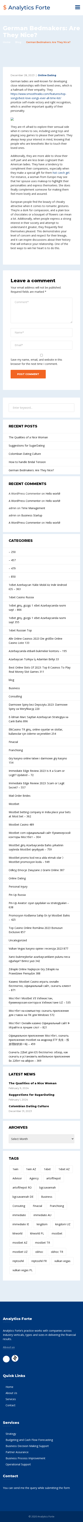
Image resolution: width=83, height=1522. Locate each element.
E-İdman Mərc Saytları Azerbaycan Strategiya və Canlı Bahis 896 (38, 719)
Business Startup (31, 515)
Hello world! (53, 493)
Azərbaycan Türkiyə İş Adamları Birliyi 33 (34, 659)
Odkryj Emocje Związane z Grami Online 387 (36, 870)
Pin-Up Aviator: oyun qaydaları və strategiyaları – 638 (39, 905)
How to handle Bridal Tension (27, 462)
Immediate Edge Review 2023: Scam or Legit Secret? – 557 (36, 785)
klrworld (17, 1233)
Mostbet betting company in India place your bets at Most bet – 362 (40, 814)
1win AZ (31, 1169)
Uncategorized (18, 940)
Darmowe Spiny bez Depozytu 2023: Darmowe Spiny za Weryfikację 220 (38, 707)
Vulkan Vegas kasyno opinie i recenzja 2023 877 (38, 948)
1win (15, 1169)
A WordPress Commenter (25, 501)
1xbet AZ (64, 1169)
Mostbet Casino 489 (21, 824)
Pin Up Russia (17, 895)
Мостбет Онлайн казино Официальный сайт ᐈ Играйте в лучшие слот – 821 (39, 1025)
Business (14, 688)
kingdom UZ (62, 1224)
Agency (34, 1178)
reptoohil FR (39, 1261)
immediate (19, 1215)
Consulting (15, 696)
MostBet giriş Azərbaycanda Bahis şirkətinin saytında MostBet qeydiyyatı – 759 (36, 847)
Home (6, 42)
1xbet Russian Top (20, 630)
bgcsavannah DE (23, 1196)
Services (11, 1399)
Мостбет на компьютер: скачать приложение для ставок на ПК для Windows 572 (39, 1013)
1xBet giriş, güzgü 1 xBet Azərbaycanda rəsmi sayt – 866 (37, 607)
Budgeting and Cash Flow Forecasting (29, 1440)
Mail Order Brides (19, 795)
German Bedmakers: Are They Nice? (31, 470)
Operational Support (18, 1464)
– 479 (12, 568)
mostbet (57, 1233)
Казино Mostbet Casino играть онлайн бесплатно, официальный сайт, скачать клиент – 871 (40, 986)
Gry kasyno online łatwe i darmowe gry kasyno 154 (38, 760)
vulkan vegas (62, 1261)
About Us (11, 1393)
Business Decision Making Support (27, 1446)
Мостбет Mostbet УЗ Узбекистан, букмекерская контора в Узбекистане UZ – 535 (40, 1000)
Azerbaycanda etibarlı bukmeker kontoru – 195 (38, 651)
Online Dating (47, 75)
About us (9, 1347)
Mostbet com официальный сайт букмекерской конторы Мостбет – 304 (39, 835)
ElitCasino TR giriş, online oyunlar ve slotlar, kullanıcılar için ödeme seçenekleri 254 (36, 731)
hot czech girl (61, 172)
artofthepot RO (22, 1187)
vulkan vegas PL (23, 1270)
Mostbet (14, 804)
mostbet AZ (20, 1242)
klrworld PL (37, 1233)
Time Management (33, 508)
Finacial (13, 742)
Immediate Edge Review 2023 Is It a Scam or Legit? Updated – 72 (37, 773)
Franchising (16, 750)
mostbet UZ (20, 1252)
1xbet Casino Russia (21, 597)
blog (11, 680)
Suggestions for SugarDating (27, 445)
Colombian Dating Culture (25, 454)
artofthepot (53, 1178)
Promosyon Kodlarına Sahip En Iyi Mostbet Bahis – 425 (39, 917)
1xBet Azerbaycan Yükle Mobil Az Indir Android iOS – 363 (38, 587)
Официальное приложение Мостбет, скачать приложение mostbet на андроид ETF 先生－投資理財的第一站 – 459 (39, 1040)
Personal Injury (18, 886)
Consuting (19, 1206)
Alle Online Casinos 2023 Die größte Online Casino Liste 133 (35, 641)
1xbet (47, 1169)
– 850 (12, 576)
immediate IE (21, 1224)
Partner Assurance (17, 1452)
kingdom (42, 1224)
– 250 (12, 552)
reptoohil (18, 1261)
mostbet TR (42, 1242)
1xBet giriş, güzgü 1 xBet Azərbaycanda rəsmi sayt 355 (37, 620)
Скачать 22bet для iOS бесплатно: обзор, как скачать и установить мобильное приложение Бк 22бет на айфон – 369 (39, 1056)
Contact (10, 1405)
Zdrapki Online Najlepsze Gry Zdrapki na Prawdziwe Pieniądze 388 (34, 971)
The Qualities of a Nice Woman (28, 437)
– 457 (12, 560)
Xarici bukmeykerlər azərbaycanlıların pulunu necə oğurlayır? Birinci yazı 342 (39, 959)
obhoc (39, 1252)
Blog (18, 42)
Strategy (11, 1434)
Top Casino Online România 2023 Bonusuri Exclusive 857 (36, 930)
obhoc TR (57, 1252)
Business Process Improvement (25, 1458)
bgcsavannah (47, 1187)
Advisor (17, 1178)
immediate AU (42, 1215)
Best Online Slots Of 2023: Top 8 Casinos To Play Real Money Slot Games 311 (39, 669)
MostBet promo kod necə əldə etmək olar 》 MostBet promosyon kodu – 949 (37, 860)
